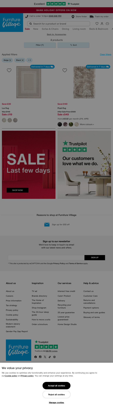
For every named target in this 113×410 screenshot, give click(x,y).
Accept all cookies (56, 385)
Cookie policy (11, 375)
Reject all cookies (56, 394)
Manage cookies (56, 402)
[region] (56, 386)
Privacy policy (27, 375)
